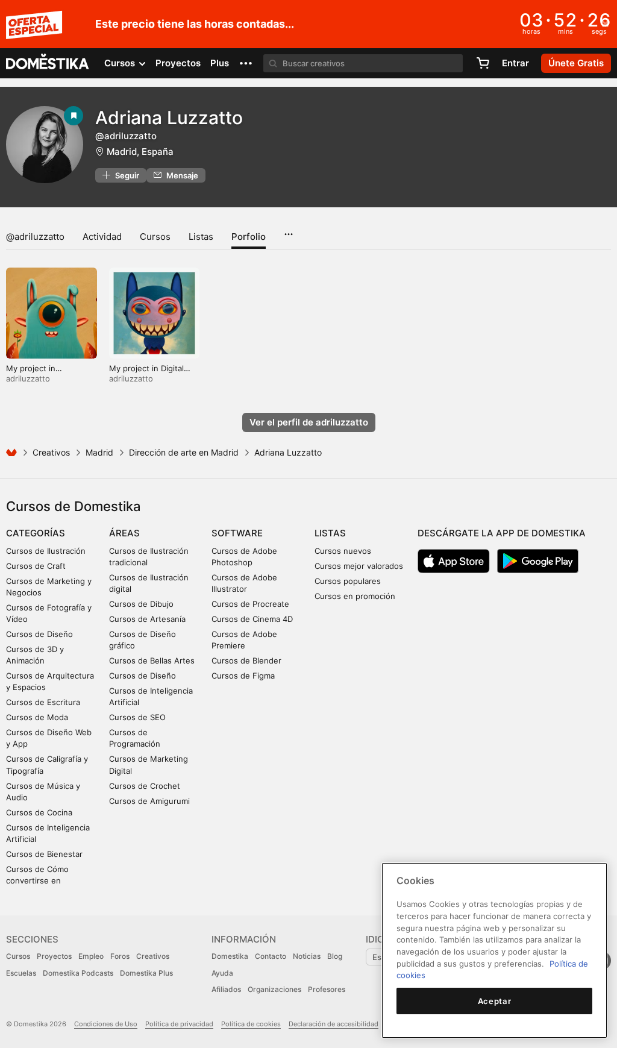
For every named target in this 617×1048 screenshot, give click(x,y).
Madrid (99, 452)
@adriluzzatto (35, 236)
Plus (219, 63)
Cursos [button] (120, 63)
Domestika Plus (146, 972)
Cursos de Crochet (144, 786)
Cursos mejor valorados (359, 566)
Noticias (307, 956)
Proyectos (178, 63)
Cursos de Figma (243, 675)
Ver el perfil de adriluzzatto (308, 422)
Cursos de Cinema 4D (252, 619)
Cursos (155, 236)
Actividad (102, 236)
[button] (246, 63)
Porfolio (248, 236)
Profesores (326, 989)
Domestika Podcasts (78, 972)
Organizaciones (274, 989)
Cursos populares (348, 581)
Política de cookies (251, 1024)
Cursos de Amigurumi (149, 801)
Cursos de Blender (246, 660)
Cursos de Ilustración (46, 551)
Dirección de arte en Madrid (184, 452)
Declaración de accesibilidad (333, 1024)
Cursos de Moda (37, 717)
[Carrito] (482, 63)
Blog (334, 956)
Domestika (229, 956)
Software (237, 533)
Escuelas (21, 972)
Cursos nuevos (343, 551)
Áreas (124, 533)
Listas (201, 236)
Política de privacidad (179, 1024)
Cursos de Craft (36, 566)
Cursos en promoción (355, 596)
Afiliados (226, 989)
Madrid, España (140, 151)
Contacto (270, 956)
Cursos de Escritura (43, 702)
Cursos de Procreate (250, 604)
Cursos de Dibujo (141, 604)
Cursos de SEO (137, 717)
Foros (120, 956)
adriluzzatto (28, 378)
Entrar (515, 63)
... (288, 230)
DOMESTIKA (48, 63)
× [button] (605, 23)
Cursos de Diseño (39, 634)
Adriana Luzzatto (169, 117)
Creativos (51, 452)
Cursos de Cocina (39, 812)
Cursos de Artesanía (147, 619)
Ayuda (222, 972)
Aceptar (495, 1001)
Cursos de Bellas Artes (152, 660)
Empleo (91, 956)
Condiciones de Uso (105, 1024)
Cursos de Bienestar (44, 854)
